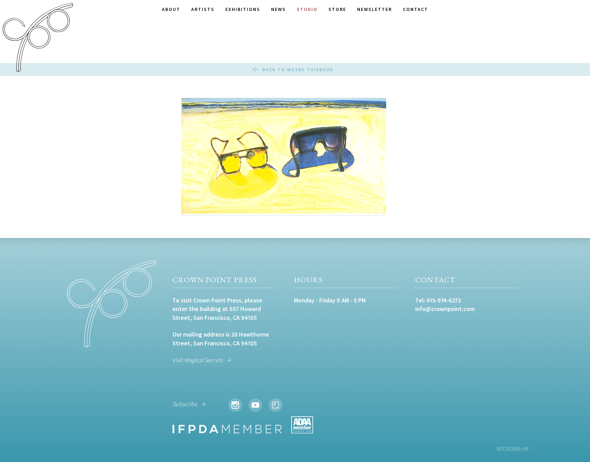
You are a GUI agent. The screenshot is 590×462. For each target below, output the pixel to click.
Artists (202, 9)
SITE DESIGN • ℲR (513, 448)
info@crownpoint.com (445, 309)
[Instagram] (235, 405)
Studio (307, 9)
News (278, 9)
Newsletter (374, 9)
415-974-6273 (443, 300)
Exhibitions (242, 9)
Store (337, 9)
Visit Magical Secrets (197, 360)
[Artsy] (275, 405)
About (171, 9)
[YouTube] (255, 405)
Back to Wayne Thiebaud (298, 69)
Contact (415, 9)
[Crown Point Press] (38, 38)
